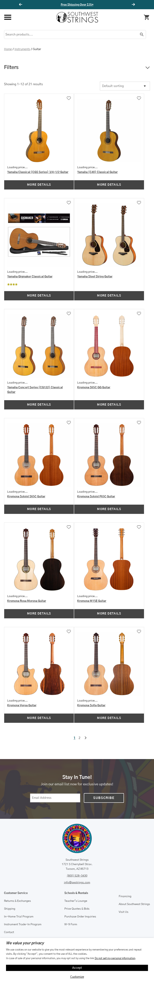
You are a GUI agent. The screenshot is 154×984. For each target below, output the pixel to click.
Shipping (9, 908)
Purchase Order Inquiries (80, 916)
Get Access (89, 4)
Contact (9, 932)
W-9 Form (70, 924)
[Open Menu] (7, 17)
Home (8, 49)
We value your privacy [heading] (25, 943)
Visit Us (123, 912)
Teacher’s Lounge (75, 901)
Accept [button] (77, 967)
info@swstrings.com (77, 882)
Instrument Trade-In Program (23, 924)
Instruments (22, 49)
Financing (125, 896)
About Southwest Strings (134, 904)
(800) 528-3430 (77, 875)
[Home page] (77, 17)
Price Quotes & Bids (76, 908)
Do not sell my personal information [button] (115, 958)
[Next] (132, 4)
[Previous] (21, 4)
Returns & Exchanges (17, 901)
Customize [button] (77, 976)
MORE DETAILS (39, 184)
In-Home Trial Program (18, 916)
